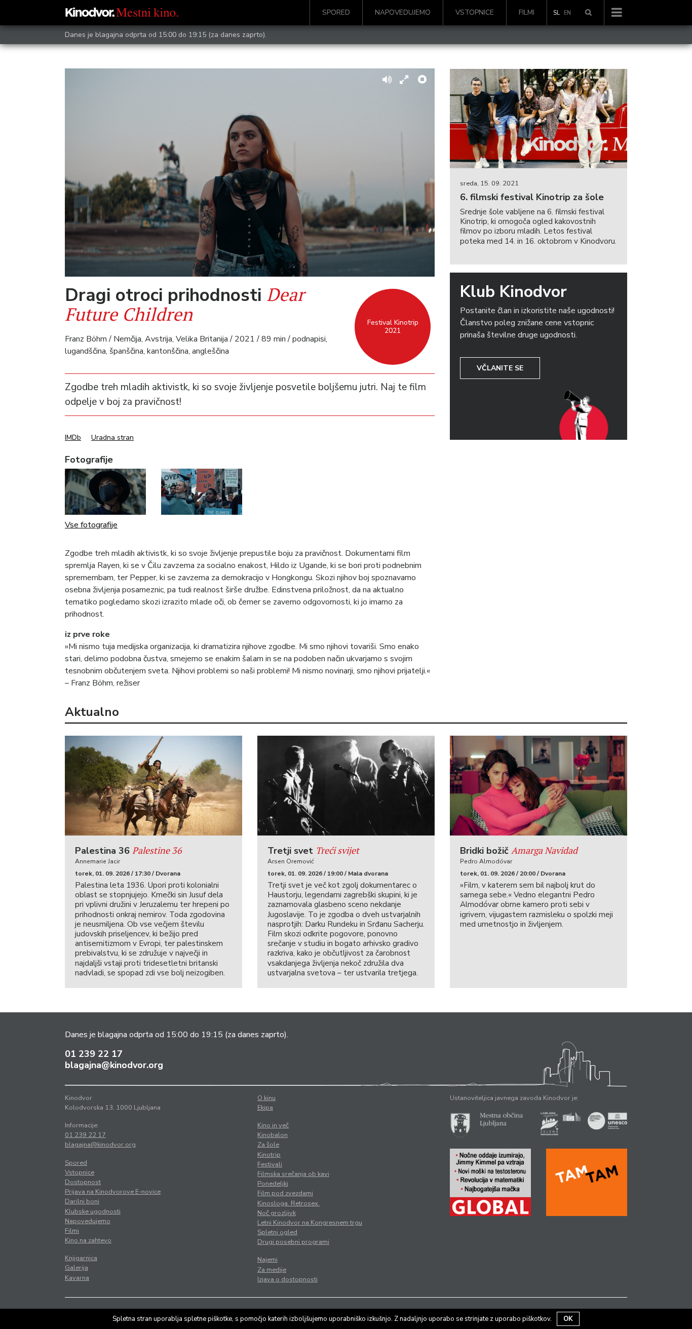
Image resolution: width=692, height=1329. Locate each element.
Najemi (267, 1259)
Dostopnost (83, 1182)
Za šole (268, 1144)
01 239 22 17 (94, 1054)
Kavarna (77, 1277)
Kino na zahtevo (88, 1240)
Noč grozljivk (276, 1213)
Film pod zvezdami (285, 1193)
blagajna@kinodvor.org (114, 1065)
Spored (336, 12)
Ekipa (265, 1107)
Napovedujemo (403, 12)
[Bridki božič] (538, 786)
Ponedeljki (272, 1183)
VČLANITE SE (500, 368)
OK (568, 1318)
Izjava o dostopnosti (287, 1279)
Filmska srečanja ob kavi (293, 1174)
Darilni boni (82, 1201)
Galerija (76, 1267)
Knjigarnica (81, 1258)
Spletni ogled (277, 1232)
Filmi (526, 12)
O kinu (266, 1098)
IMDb (73, 437)
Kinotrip (269, 1154)
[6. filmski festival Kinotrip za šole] (538, 119)
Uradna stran (112, 437)
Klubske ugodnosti (93, 1211)
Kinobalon (272, 1135)
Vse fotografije (91, 524)
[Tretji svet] (346, 786)
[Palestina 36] (153, 786)
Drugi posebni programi (293, 1241)
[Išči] (588, 12)
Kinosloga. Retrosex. (288, 1203)
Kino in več (273, 1125)
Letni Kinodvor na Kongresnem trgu (309, 1222)
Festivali (269, 1164)
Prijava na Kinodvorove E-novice (113, 1191)
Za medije (271, 1269)
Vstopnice (474, 12)
